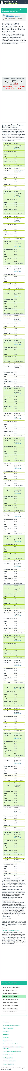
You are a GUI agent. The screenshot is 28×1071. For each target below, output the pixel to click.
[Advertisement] (14, 60)
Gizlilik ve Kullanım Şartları (9, 1061)
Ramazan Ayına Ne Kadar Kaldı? (10, 1043)
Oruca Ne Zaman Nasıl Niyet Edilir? (11, 1025)
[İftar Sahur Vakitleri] (9, 2)
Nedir (6, 1031)
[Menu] (25, 2)
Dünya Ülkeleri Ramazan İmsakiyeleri (12, 1051)
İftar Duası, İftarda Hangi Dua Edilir (10, 930)
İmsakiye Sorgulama (8, 1057)
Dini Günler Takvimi (7, 1054)
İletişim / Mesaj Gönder (8, 1064)
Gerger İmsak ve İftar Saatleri (10, 996)
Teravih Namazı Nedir (8, 1028)
